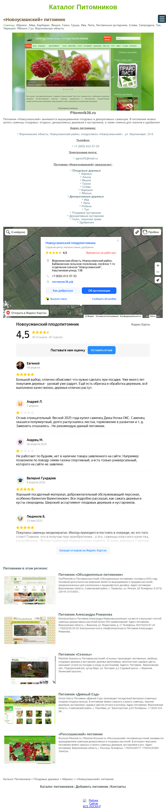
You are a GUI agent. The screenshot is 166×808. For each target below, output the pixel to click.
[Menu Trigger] (162, 19)
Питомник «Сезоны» (75, 654)
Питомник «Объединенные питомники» (91, 574)
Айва (32, 25)
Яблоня (22, 28)
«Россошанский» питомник (81, 734)
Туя (158, 25)
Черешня (9, 28)
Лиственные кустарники (111, 25)
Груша (75, 25)
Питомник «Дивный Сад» (79, 694)
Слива (133, 25)
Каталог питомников (56, 786)
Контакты (118, 786)
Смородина (146, 25)
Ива (83, 25)
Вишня (55, 25)
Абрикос (21, 25)
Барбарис (43, 25)
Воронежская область (49, 28)
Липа (91, 25)
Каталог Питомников (83, 7)
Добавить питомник (92, 786)
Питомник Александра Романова (85, 614)
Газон (65, 25)
